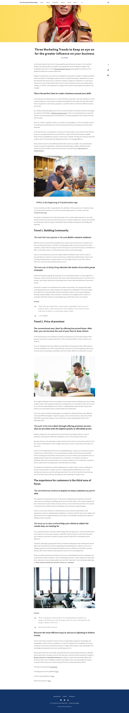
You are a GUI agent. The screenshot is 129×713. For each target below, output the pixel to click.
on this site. (54, 667)
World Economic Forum (59, 113)
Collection (55, 2)
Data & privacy (56, 696)
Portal (69, 2)
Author (63, 2)
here (56, 671)
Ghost (77, 703)
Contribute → (72, 696)
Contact (65, 696)
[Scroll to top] (108, 65)
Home (42, 2)
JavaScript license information (64, 706)
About (48, 2)
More (75, 2)
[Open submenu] (82, 2)
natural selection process (62, 69)
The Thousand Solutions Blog (28, 2)
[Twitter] (108, 70)
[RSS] (68, 700)
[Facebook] (108, 75)
